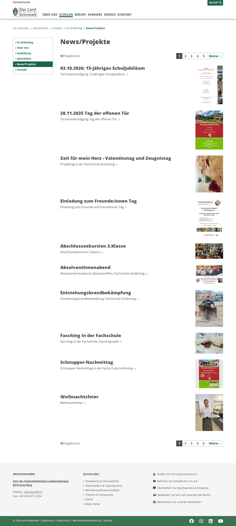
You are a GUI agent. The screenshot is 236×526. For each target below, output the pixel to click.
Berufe (80, 15)
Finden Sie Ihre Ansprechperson (177, 474)
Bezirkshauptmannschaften (102, 490)
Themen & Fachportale (99, 494)
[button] (215, 3)
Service (110, 15)
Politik (89, 499)
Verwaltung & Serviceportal (102, 481)
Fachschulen (40, 28)
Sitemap (107, 520)
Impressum (48, 520)
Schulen (66, 15)
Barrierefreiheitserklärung (87, 520)
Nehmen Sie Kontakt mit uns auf (177, 481)
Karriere (95, 15)
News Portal (92, 504)
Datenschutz (63, 520)
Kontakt (124, 15)
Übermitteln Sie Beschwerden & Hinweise (183, 488)
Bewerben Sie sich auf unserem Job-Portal (184, 495)
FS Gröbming (74, 28)
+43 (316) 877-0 (33, 492)
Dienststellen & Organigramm (103, 485)
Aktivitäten (24, 58)
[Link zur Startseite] (25, 12)
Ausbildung (24, 53)
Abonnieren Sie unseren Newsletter (179, 502)
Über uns (49, 15)
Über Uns (23, 47)
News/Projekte (95, 28)
